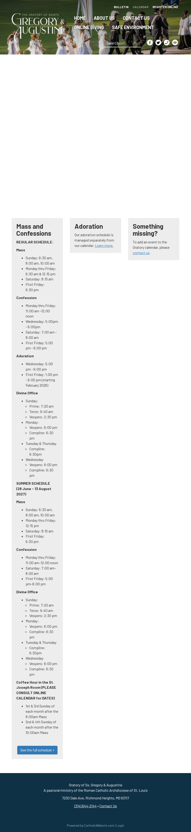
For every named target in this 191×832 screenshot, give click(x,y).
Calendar (140, 7)
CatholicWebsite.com (99, 825)
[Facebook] (150, 42)
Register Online (165, 7)
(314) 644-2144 (85, 806)
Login (120, 825)
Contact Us (136, 18)
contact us (141, 252)
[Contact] (167, 42)
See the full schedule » (37, 750)
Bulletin (121, 7)
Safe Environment (133, 27)
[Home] (38, 27)
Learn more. (104, 245)
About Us (104, 18)
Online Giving (89, 27)
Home (80, 18)
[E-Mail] (175, 42)
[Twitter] (158, 42)
